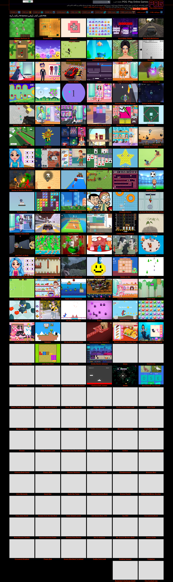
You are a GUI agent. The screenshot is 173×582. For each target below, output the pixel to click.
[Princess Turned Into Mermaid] (151, 331)
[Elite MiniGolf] (22, 136)
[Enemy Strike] (151, 526)
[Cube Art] (47, 418)
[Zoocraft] (99, 179)
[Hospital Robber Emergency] (73, 158)
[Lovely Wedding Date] (47, 71)
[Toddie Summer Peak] (125, 71)
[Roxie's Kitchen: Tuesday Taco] (125, 331)
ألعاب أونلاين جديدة (100, 7)
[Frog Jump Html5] (22, 505)
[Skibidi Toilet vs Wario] (73, 201)
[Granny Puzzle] (125, 483)
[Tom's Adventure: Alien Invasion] (151, 440)
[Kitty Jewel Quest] (99, 27)
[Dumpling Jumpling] (99, 49)
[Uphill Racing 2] (125, 309)
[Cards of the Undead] (73, 136)
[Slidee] (99, 309)
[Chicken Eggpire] (99, 396)
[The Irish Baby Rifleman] (73, 266)
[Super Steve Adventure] (73, 288)
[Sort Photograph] (73, 244)
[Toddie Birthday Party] (125, 288)
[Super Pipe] (151, 288)
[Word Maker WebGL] (125, 27)
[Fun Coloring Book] (151, 505)
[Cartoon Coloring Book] (99, 483)
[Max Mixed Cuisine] (47, 288)
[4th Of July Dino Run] (73, 309)
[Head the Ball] (151, 179)
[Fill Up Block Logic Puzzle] (73, 331)
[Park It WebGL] (73, 71)
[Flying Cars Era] (47, 223)
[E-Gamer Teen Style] (22, 223)
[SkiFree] (151, 266)
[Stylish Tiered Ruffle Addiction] (22, 266)
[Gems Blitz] (151, 309)
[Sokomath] (73, 27)
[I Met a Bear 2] (99, 223)
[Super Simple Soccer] (22, 288)
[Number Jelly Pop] (47, 49)
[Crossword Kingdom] (22, 548)
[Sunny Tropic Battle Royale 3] (22, 396)
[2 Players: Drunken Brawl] (47, 396)
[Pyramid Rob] (47, 27)
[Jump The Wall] (22, 375)
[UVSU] (99, 71)
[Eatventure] (22, 49)
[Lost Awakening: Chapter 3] (99, 331)
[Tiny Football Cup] (151, 570)
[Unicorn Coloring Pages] (47, 526)
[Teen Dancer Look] (47, 114)
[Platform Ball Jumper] (99, 375)
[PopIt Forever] (125, 158)
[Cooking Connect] (125, 548)
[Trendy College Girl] (47, 309)
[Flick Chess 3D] (151, 244)
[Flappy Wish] (47, 461)
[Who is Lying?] (99, 244)
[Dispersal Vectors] (151, 223)
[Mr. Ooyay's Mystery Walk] (125, 526)
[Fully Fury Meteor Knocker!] (151, 483)
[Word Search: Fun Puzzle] (151, 375)
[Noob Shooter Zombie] (22, 526)
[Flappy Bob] (47, 548)
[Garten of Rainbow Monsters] (22, 179)
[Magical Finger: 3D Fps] (151, 71)
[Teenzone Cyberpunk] (73, 114)
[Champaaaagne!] (125, 461)
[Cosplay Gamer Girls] (22, 331)
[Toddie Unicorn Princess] (99, 418)
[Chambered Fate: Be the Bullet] (73, 375)
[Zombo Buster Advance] (99, 353)
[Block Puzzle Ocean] (47, 201)
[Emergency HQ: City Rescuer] (125, 92)
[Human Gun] (73, 179)
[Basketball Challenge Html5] (125, 570)
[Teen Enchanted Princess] (22, 71)
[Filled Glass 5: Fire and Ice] (22, 353)
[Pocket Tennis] (73, 223)
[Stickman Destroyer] (73, 49)
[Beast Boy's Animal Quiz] (125, 114)
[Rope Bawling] (22, 201)
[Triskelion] (151, 548)
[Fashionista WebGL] (125, 49)
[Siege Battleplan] (151, 158)
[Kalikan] (125, 440)
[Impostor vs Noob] (47, 266)
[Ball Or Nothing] (99, 526)
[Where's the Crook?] (47, 244)
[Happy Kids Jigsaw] (151, 418)
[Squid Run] (47, 483)
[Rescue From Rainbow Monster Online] (151, 201)
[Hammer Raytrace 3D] (22, 27)
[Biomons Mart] (151, 461)
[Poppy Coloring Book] (99, 461)
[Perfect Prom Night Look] (125, 396)
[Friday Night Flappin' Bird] (99, 440)
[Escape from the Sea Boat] (47, 505)
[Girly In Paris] (125, 136)
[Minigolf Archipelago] (125, 418)
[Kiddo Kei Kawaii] (99, 92)
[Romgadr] (151, 114)
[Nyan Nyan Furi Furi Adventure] (73, 440)
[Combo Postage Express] (125, 223)
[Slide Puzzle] (73, 353)
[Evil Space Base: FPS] (99, 505)
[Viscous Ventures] (73, 461)
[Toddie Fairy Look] (99, 548)
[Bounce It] (151, 49)
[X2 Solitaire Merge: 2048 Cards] (99, 114)
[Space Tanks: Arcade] (22, 309)
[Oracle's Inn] (151, 353)
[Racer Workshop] (47, 375)
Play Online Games (156, 8)
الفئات (85, 7)
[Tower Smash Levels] (73, 505)
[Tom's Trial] (125, 179)
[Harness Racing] (99, 288)
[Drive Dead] (151, 396)
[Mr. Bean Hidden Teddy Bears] (99, 201)
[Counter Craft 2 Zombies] (22, 114)
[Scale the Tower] (73, 483)
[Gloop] (125, 353)
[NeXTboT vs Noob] (22, 244)
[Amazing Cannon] (125, 201)
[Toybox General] (47, 158)
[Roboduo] (47, 331)
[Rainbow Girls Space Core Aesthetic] (22, 158)
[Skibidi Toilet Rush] (151, 136)
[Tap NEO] (125, 505)
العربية (26, 1)
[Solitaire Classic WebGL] (99, 158)
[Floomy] (22, 440)
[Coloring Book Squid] (22, 461)
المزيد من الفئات (141, 12)
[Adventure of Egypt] (47, 179)
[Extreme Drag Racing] (73, 526)
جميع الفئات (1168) (155, 12)
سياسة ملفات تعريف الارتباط (107, 8)
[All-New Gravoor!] (22, 92)
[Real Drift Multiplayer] (151, 27)
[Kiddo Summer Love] (47, 440)
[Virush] (125, 375)
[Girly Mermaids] (22, 483)
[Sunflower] (47, 136)
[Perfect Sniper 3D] (99, 136)
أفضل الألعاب (91, 7)
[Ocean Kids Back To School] (73, 548)
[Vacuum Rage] (73, 418)
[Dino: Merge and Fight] (73, 396)
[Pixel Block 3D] (99, 266)
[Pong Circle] (73, 92)
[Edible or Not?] (125, 266)
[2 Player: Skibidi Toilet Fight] (125, 244)
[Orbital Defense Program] (151, 92)
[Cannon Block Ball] (47, 92)
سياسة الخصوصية (120, 8)
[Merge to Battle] (22, 418)
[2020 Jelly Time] (47, 353)
